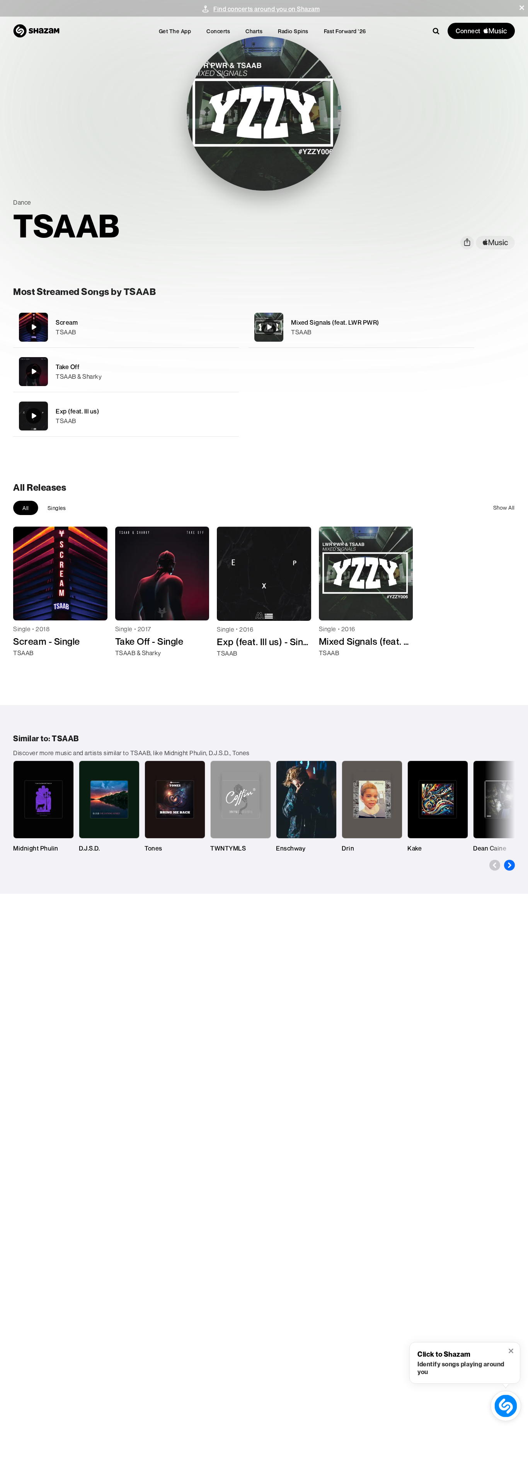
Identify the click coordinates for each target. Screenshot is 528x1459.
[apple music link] (495, 242)
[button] (521, 8)
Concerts (218, 31)
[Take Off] (126, 371)
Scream (67, 322)
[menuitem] (175, 31)
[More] (228, 327)
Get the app (175, 31)
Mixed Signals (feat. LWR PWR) (335, 322)
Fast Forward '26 (345, 31)
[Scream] (126, 327)
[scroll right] (509, 865)
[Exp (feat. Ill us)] (126, 416)
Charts (253, 31)
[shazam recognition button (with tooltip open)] (506, 1406)
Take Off (67, 367)
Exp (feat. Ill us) (77, 411)
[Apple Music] (27, 666)
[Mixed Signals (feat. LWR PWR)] (361, 327)
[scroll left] (494, 865)
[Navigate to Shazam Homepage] (36, 30)
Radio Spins (293, 31)
